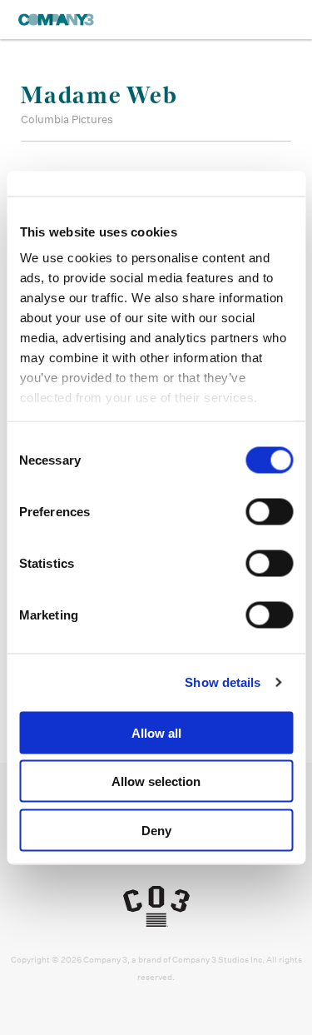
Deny (156, 830)
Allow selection (156, 781)
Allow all (156, 732)
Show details (222, 682)
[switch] (269, 511)
